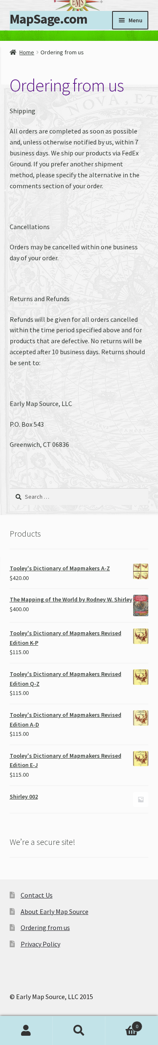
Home (26, 52)
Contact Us (37, 895)
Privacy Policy (40, 944)
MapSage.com (48, 19)
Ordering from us (45, 927)
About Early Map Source (54, 911)
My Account (26, 1030)
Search (79, 1030)
